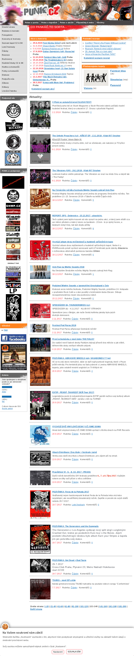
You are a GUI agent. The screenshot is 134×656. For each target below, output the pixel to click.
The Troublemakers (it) (55, 60)
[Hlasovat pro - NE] (12, 397)
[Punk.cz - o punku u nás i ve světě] (41, 10)
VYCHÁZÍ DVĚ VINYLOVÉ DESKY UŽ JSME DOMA (76, 426)
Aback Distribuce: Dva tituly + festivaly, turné (74, 452)
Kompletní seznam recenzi (97, 58)
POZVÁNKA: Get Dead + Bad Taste (69, 560)
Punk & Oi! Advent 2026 (55, 74)
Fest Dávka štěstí (51, 43)
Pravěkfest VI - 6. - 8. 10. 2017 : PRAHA (71, 472)
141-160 (103, 606)
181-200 (122, 606)
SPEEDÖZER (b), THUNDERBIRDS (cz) (71, 305)
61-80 (67, 606)
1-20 (46, 606)
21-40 (53, 606)
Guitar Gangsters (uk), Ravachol (58, 51)
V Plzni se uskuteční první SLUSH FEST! (72, 102)
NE (3, 401)
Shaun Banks (49, 46)
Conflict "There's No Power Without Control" (105, 43)
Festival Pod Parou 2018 (64, 325)
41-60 (60, 606)
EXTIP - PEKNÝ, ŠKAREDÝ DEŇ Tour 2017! (73, 392)
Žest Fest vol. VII (51, 63)
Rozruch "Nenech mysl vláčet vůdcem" (103, 49)
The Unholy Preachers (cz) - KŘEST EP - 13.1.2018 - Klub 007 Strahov (86, 136)
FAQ (6, 330)
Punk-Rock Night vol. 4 (55, 65)
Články (74, 112)
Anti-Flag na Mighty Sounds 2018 (68, 267)
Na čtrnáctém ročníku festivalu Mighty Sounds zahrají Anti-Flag (83, 190)
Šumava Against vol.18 (52, 49)
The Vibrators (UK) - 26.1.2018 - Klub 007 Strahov (76, 170)
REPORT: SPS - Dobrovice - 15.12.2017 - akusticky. (77, 216)
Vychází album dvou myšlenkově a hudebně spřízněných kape (82, 242)
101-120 (84, 606)
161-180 (113, 606)
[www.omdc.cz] (14, 370)
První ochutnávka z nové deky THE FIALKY (73, 339)
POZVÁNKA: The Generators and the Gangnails (75, 526)
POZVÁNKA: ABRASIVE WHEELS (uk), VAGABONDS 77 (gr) (81, 358)
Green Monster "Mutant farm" (98, 46)
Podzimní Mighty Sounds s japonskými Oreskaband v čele (80, 286)
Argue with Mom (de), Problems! (58, 82)
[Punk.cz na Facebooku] (13, 341)
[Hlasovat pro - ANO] (12, 387)
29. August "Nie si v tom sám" (98, 51)
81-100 (75, 606)
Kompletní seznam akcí (43, 89)
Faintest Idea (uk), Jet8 (55, 57)
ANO (4, 392)
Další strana (36, 609)
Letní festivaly (78, 505)
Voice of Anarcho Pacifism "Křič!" (100, 54)
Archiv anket (7, 408)
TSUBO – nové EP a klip (63, 580)
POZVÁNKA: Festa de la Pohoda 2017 (70, 492)
